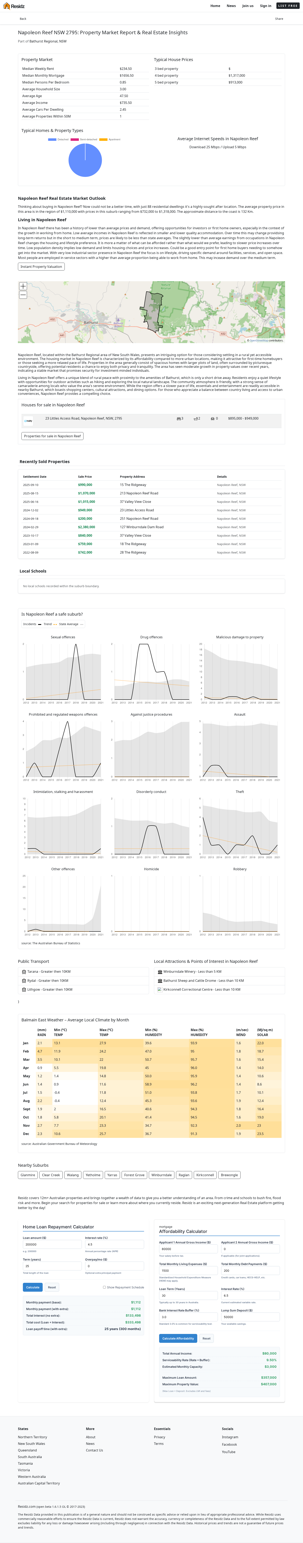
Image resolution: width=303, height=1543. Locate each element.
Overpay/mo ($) (103, 1266)
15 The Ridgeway (133, 484)
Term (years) (36, 1266)
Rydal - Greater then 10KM (47, 980)
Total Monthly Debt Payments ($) (244, 1270)
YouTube (228, 1452)
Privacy (159, 1437)
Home (215, 6)
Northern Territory (32, 1437)
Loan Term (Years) (179, 1295)
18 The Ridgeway (133, 544)
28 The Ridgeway (133, 552)
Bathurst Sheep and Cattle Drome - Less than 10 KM (203, 980)
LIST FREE (288, 6)
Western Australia (32, 1476)
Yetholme (93, 1175)
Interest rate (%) (101, 1244)
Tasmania (25, 1463)
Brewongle (229, 1175)
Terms (159, 1443)
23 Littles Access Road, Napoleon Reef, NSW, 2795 (83, 418)
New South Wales (31, 1443)
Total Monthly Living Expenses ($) (185, 1272)
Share (279, 19)
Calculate (32, 1287)
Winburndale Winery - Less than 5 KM (192, 971)
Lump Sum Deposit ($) (237, 1317)
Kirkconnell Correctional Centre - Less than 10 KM (202, 989)
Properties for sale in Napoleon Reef (52, 436)
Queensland (27, 1450)
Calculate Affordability (178, 1338)
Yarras (112, 1175)
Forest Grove (134, 1175)
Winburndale (162, 1175)
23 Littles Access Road (137, 510)
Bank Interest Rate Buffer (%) (185, 1317)
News (231, 6)
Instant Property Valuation (41, 266)
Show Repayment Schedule (125, 1287)
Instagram (230, 1437)
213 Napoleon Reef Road (139, 493)
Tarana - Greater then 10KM (49, 971)
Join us (248, 6)
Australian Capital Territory (39, 1483)
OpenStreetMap (259, 340)
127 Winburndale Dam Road (142, 527)
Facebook (229, 1444)
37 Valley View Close (135, 501)
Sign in (265, 6)
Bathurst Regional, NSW (48, 41)
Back (23, 19)
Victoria (24, 1470)
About (90, 1437)
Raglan (184, 1175)
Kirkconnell (205, 1175)
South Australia (30, 1457)
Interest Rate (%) (238, 1295)
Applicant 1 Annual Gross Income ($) (185, 1249)
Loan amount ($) (34, 1244)
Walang (73, 1175)
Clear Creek (51, 1175)
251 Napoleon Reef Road (139, 518)
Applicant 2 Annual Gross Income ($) (247, 1249)
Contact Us (94, 1450)
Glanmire (28, 1175)
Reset (52, 1287)
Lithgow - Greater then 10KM (50, 989)
